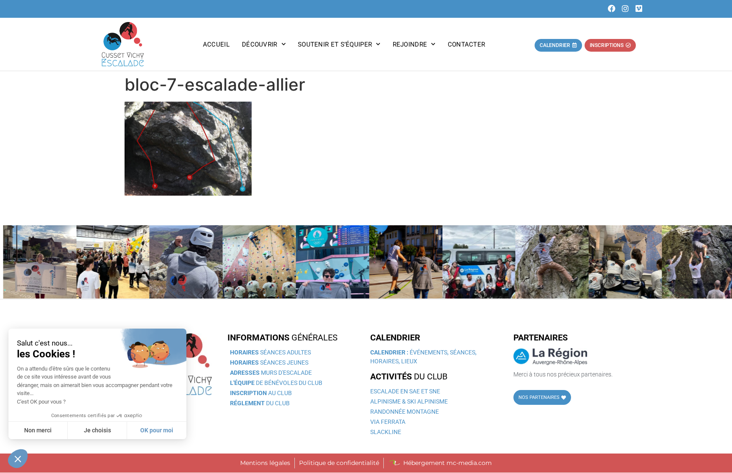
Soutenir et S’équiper (335, 44)
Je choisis (97, 430)
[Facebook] (612, 9)
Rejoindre (410, 44)
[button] (18, 458)
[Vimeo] (638, 9)
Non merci (38, 430)
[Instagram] (625, 9)
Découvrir (259, 44)
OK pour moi (156, 430)
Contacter (466, 44)
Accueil (216, 44)
